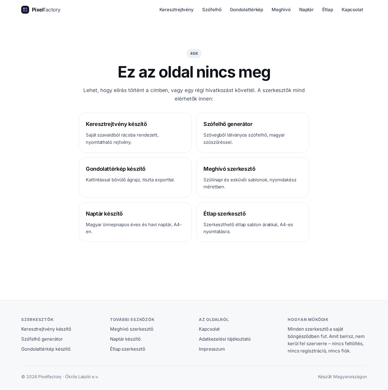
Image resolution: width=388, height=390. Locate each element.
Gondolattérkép (246, 9)
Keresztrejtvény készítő (46, 329)
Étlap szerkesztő (127, 349)
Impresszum (212, 349)
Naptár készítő (125, 339)
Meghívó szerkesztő (131, 329)
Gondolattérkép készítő (46, 349)
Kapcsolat (352, 9)
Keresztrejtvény (176, 9)
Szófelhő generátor (41, 339)
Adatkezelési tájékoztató (225, 339)
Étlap (327, 9)
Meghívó (281, 9)
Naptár (306, 9)
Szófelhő (211, 9)
